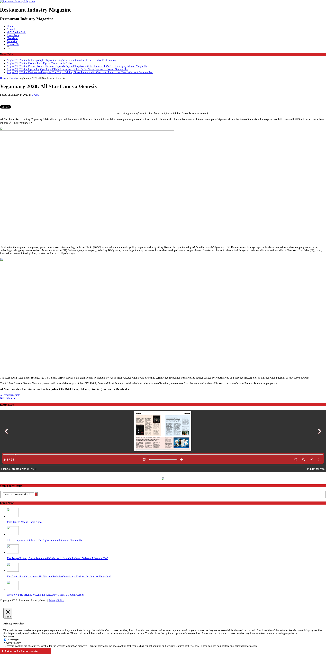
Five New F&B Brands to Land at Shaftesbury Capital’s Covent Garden (45, 594)
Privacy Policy (56, 600)
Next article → (8, 398)
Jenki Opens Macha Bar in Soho (24, 522)
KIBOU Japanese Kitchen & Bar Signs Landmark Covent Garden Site (45, 540)
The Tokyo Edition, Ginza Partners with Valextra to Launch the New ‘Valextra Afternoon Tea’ (57, 558)
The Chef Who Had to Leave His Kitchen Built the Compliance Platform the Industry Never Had (59, 576)
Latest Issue (13, 35)
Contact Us (13, 44)
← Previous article (10, 394)
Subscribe (12, 41)
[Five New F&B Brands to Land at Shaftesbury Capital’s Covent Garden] (13, 588)
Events (35, 94)
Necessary (13, 639)
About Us (12, 29)
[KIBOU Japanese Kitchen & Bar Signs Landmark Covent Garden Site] (13, 534)
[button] (8, 48)
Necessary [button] (8, 636)
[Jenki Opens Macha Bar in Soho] (13, 516)
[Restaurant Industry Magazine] (17, 1)
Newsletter (12, 38)
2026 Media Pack (16, 32)
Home (10, 26)
